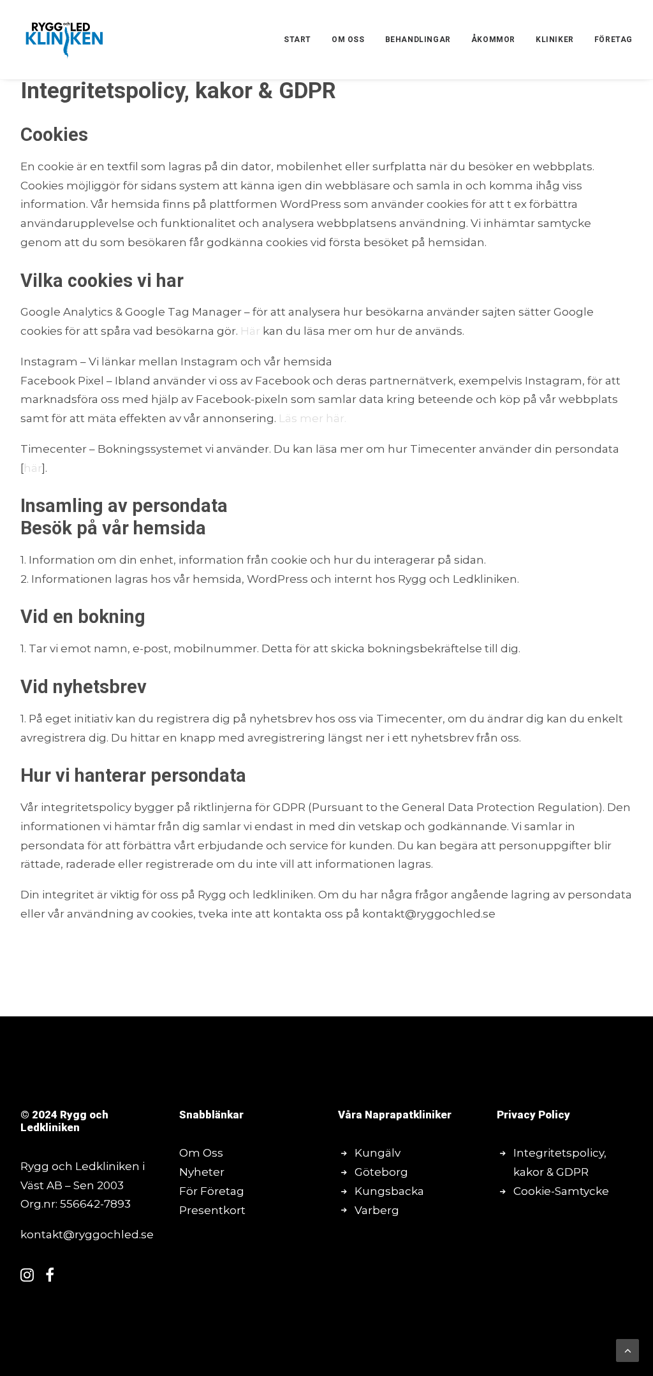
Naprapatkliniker (408, 1114)
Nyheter (201, 1172)
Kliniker (555, 39)
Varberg (377, 1210)
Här (251, 331)
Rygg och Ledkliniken (64, 1121)
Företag (613, 39)
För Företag (211, 1191)
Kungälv (377, 1152)
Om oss (348, 39)
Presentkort (212, 1210)
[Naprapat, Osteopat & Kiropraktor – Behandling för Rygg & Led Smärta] (64, 39)
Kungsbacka (389, 1191)
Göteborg (381, 1172)
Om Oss (201, 1152)
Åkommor (493, 39)
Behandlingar (418, 39)
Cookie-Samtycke (561, 1191)
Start (297, 39)
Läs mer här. (312, 418)
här (33, 468)
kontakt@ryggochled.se (87, 1234)
